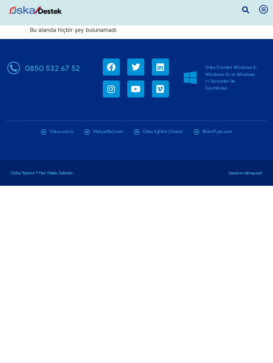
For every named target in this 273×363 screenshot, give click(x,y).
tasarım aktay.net (245, 172)
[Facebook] (111, 67)
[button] (245, 9)
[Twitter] (135, 67)
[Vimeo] (160, 88)
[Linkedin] (160, 67)
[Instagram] (111, 88)
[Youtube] (135, 88)
